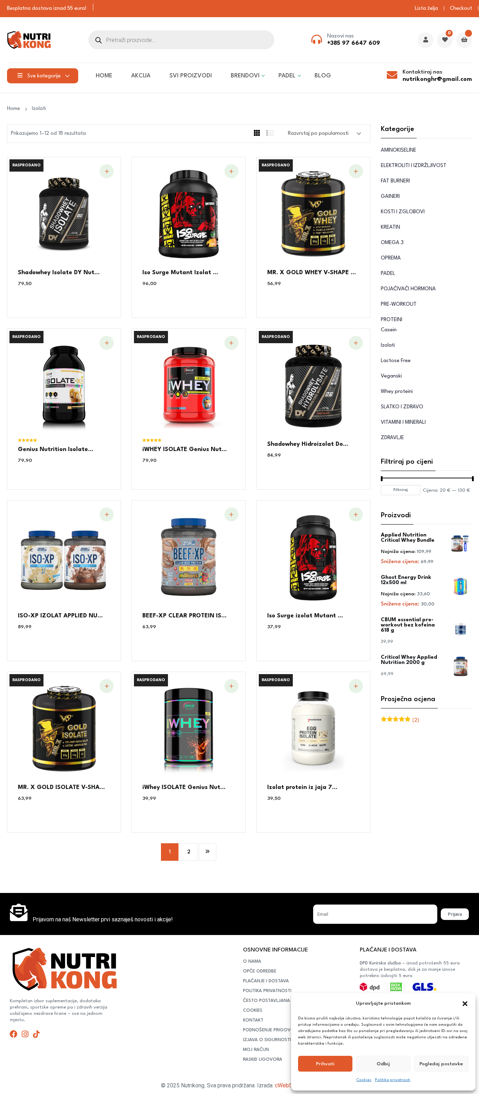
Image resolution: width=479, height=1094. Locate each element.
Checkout (461, 8)
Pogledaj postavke (441, 1063)
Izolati (39, 108)
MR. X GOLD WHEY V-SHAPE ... (311, 273)
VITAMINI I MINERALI (403, 422)
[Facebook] (14, 1034)
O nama (252, 961)
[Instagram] (25, 1034)
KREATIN (390, 227)
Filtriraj (400, 490)
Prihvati (325, 1063)
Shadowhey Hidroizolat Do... (307, 444)
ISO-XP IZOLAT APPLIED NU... (60, 616)
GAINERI (390, 196)
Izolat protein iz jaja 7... (302, 787)
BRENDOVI (245, 76)
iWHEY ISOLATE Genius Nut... (184, 449)
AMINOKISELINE (398, 150)
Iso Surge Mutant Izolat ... (180, 273)
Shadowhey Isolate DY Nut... (59, 273)
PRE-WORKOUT (399, 304)
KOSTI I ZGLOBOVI (403, 212)
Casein (389, 330)
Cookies (363, 1080)
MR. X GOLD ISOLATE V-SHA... (61, 787)
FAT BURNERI (395, 181)
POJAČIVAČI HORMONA (408, 289)
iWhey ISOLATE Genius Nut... (183, 787)
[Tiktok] (36, 1034)
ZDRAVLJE (392, 438)
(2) (400, 720)
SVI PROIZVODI (190, 76)
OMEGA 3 (392, 242)
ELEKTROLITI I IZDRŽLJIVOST (413, 165)
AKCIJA (140, 76)
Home (15, 108)
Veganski (391, 376)
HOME (104, 76)
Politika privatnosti (392, 1080)
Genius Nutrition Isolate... (55, 449)
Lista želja (426, 8)
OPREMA (391, 258)
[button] (464, 1003)
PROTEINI (391, 320)
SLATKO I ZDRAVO (402, 407)
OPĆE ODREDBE (259, 971)
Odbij (383, 1063)
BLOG (323, 76)
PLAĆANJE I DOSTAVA (266, 981)
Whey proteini (397, 391)
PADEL (287, 76)
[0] (445, 40)
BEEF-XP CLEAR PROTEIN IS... (184, 616)
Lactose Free (396, 360)
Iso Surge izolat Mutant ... (305, 616)
